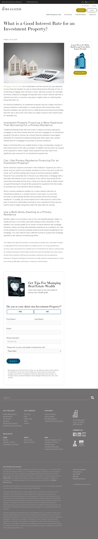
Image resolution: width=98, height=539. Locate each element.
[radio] (20, 311)
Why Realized (9, 411)
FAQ (25, 416)
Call (83, 2)
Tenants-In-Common (51, 442)
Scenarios (6, 421)
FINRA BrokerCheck (32, 2)
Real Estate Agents (51, 419)
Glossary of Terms (9, 442)
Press (25, 421)
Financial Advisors (80, 14)
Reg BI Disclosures (79, 479)
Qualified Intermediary (52, 447)
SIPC (9, 478)
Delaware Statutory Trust (53, 440)
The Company (85, 5)
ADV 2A (75, 476)
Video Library (28, 440)
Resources (92, 14)
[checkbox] (34, 311)
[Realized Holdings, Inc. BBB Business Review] (75, 443)
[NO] (47, 311)
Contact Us (78, 430)
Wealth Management (10, 414)
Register (81, 10)
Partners (49, 411)
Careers (26, 423)
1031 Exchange (49, 444)
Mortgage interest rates (13, 86)
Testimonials (28, 419)
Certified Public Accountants (54, 421)
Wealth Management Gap (53, 14)
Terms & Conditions (79, 469)
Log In (92, 10)
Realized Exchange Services (12, 426)
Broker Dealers (49, 416)
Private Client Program (10, 423)
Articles (94, 5)
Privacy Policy (77, 472)
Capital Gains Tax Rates (10, 444)
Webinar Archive (29, 442)
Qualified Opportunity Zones (54, 449)
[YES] (20, 311)
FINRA (5, 478)
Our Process (68, 14)
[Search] (92, 397)
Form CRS (76, 474)
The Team (27, 414)
